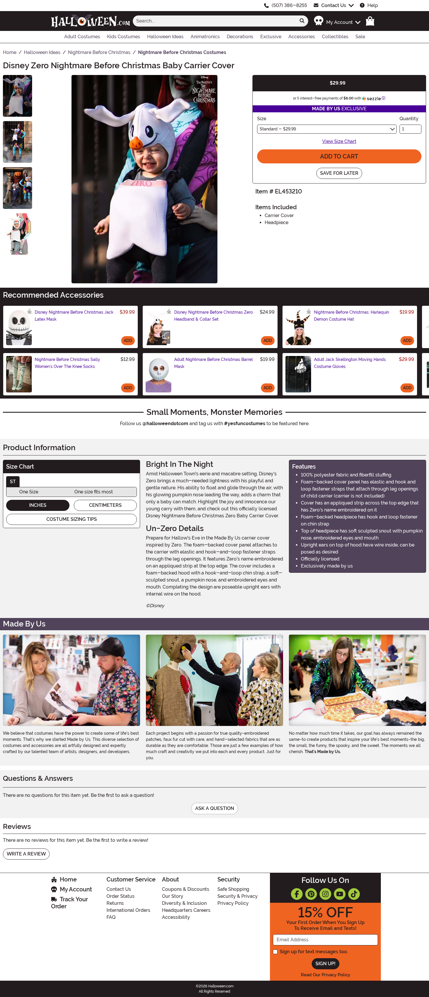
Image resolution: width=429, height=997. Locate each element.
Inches (37, 505)
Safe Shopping (233, 889)
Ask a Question (214, 808)
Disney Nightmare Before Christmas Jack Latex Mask (74, 316)
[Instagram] (325, 894)
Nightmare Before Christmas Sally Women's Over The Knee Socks (67, 363)
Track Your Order (69, 903)
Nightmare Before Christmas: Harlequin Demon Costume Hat (351, 316)
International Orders (128, 910)
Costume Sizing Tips (71, 519)
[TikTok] (354, 894)
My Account (76, 889)
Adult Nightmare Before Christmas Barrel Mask (213, 363)
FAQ (111, 917)
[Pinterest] (311, 894)
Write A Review (26, 854)
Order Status (121, 896)
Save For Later (339, 173)
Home (68, 879)
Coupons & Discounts (185, 889)
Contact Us (333, 5)
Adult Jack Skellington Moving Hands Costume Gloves (350, 363)
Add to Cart (339, 156)
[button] (337, 21)
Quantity (409, 118)
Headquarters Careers (186, 910)
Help (372, 5)
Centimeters (105, 505)
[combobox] (214, 21)
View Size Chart (339, 141)
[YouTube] (340, 894)
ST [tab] (13, 481)
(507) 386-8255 (289, 5)
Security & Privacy (237, 896)
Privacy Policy (233, 903)
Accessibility (176, 917)
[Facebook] (297, 894)
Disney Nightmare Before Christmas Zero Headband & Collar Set (213, 316)
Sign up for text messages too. (314, 951)
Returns (115, 903)
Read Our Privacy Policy (325, 974)
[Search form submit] (302, 21)
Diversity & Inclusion (184, 903)
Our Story (172, 896)
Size (261, 118)
